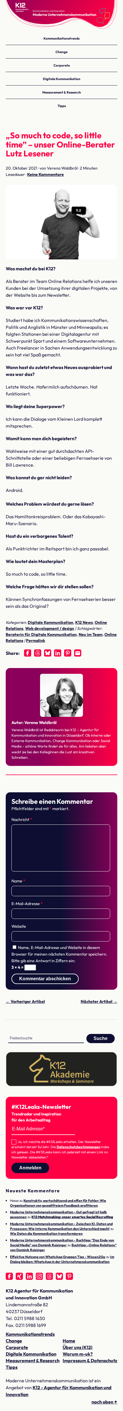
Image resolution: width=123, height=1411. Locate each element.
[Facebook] (27, 653)
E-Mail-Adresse (27, 903)
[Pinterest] (67, 653)
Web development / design (49, 628)
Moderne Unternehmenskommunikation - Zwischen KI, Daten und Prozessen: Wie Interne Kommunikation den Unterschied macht (61, 1226)
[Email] (77, 653)
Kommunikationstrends (61, 38)
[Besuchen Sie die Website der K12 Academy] (61, 1085)
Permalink (35, 640)
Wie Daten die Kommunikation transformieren (46, 1233)
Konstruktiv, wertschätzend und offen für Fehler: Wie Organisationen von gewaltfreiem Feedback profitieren (58, 1203)
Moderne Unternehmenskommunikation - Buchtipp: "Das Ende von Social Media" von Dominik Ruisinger (62, 1242)
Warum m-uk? (78, 1354)
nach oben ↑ (104, 1402)
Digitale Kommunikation (61, 79)
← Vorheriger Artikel (25, 1001)
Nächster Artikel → (99, 1001)
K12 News (84, 622)
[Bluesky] (47, 653)
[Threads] (37, 653)
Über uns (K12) (77, 1347)
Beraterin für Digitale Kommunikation (41, 634)
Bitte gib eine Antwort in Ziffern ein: (43, 960)
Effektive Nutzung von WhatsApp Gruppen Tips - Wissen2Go (57, 1257)
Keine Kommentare (45, 174)
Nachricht (21, 819)
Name (18, 881)
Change (61, 52)
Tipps (61, 106)
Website (18, 926)
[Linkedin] (57, 653)
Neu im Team (90, 634)
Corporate (61, 65)
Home (69, 1341)
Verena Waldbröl (40, 722)
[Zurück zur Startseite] (61, 14)
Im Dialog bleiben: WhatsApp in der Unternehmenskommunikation (62, 1259)
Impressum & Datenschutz (90, 1360)
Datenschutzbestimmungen (78, 1147)
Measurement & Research (61, 92)
